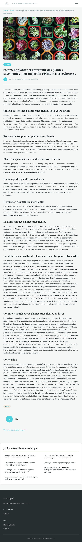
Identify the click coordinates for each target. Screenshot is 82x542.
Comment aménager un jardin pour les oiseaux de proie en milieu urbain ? (58, 456)
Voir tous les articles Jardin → (14, 430)
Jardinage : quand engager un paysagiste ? (59, 463)
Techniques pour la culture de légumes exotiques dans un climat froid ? (19, 471)
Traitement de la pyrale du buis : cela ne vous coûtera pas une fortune (20, 464)
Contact (6, 529)
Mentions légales (9, 525)
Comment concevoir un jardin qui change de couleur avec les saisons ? (21, 478)
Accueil (5, 11)
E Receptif (8, 498)
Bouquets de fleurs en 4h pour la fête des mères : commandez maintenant (20, 456)
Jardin (12, 11)
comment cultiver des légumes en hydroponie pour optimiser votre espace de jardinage (60, 469)
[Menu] (76, 3)
